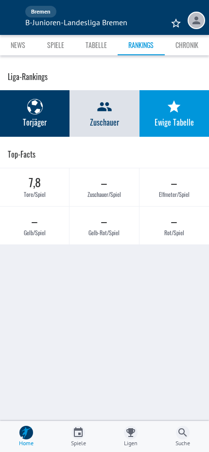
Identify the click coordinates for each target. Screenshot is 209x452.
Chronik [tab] (186, 45)
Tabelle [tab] (96, 45)
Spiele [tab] (55, 45)
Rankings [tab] (141, 45)
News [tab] (18, 45)
